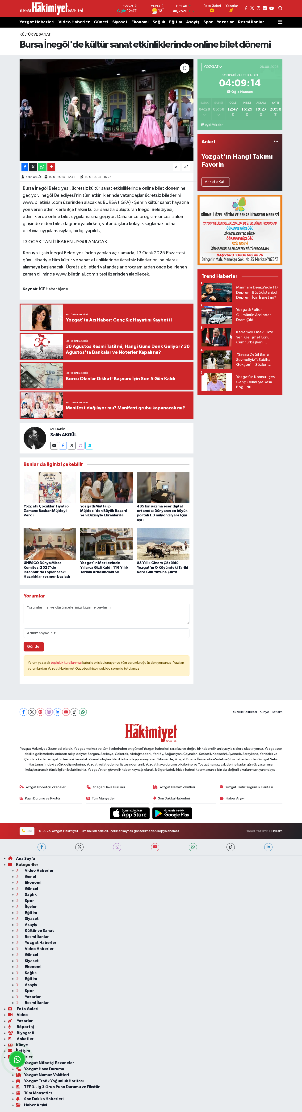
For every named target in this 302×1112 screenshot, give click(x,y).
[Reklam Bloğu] (239, 230)
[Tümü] (276, 142)
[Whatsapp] (83, 712)
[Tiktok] (74, 712)
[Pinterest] (40, 712)
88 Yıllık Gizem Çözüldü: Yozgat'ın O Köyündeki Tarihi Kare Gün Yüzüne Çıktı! (162, 567)
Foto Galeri (27, 1009)
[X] (32, 712)
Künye (264, 712)
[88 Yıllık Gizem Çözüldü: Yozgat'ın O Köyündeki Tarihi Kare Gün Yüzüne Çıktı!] (163, 544)
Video (22, 1015)
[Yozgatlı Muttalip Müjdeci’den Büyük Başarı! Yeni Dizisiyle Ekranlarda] (106, 487)
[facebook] (42, 847)
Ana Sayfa (25, 859)
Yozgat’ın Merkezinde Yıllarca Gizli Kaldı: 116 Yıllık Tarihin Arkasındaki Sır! (104, 567)
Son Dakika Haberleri (174, 798)
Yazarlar (225, 22)
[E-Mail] (54, 445)
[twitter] (79, 847)
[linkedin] (268, 847)
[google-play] (172, 813)
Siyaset (119, 22)
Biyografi (25, 1033)
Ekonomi (140, 22)
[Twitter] (72, 445)
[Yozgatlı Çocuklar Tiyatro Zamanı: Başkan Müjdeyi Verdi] (50, 487)
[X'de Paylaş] (33, 167)
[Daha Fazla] (51, 167)
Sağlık (159, 22)
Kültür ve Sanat (35, 35)
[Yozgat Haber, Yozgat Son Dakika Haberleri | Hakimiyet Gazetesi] (51, 8)
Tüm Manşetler (103, 798)
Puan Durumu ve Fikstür (42, 798)
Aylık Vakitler (213, 125)
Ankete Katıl (215, 182)
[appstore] (130, 813)
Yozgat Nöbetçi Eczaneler (45, 787)
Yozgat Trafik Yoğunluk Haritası (249, 787)
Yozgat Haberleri (37, 22)
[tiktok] (230, 847)
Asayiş (192, 22)
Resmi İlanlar (251, 22)
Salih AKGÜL (34, 177)
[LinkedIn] (57, 712)
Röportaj (25, 1027)
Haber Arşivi (235, 798)
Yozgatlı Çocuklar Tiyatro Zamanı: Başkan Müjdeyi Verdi (46, 510)
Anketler (25, 1039)
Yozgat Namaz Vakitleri (177, 787)
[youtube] (155, 847)
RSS (29, 831)
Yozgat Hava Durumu (109, 787)
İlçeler (30, 907)
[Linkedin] (89, 445)
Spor (208, 22)
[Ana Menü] (280, 22)
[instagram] (117, 847)
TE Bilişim (275, 831)
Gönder (34, 647)
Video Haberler (74, 22)
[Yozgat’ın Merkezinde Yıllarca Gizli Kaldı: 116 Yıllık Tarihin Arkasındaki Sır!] (106, 544)
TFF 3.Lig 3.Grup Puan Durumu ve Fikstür (62, 1087)
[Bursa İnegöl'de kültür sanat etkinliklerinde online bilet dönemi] (106, 110)
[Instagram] (80, 445)
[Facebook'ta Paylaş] (24, 167)
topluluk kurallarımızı (66, 662)
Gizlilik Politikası (245, 712)
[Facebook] (63, 445)
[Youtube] (66, 712)
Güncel (101, 22)
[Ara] (280, 9)
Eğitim (175, 22)
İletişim (277, 712)
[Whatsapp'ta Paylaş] (42, 167)
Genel (30, 877)
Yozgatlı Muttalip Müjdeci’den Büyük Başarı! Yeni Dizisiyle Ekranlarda (103, 510)
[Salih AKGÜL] (35, 438)
